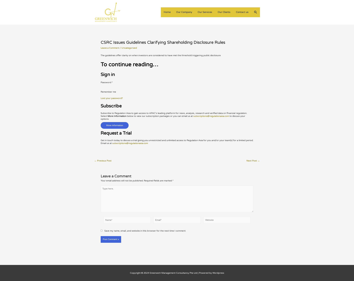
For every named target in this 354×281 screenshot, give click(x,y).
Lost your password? (112, 98)
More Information (114, 125)
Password (107, 82)
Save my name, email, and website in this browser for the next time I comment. (145, 230)
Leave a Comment (110, 48)
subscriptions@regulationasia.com (211, 116)
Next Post (253, 161)
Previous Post (102, 161)
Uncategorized (129, 48)
